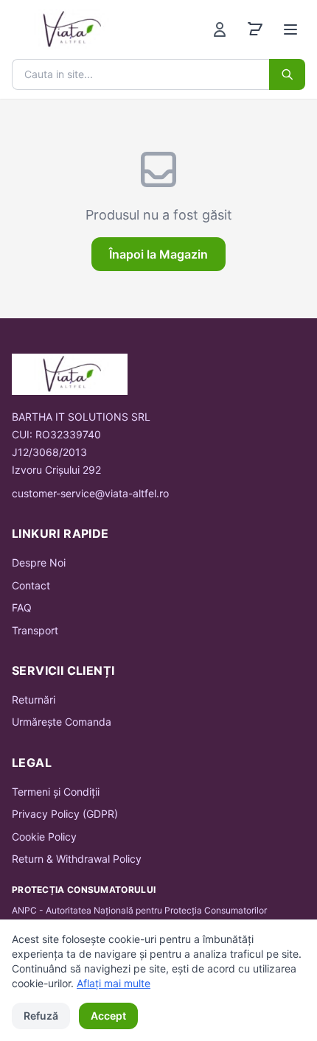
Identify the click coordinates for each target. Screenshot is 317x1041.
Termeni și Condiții (56, 791)
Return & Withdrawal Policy (77, 858)
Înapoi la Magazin (158, 254)
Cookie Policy (44, 836)
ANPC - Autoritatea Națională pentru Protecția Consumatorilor (139, 910)
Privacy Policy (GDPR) (65, 813)
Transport (35, 630)
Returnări (33, 699)
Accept (108, 1015)
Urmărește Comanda (61, 721)
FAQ (22, 607)
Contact (31, 585)
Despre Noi (39, 562)
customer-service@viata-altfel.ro (90, 493)
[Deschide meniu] (290, 29)
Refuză (41, 1015)
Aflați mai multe (113, 983)
